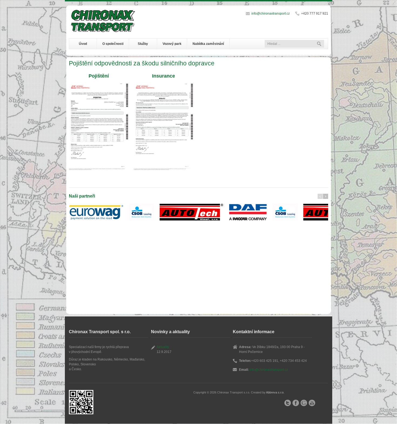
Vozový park (172, 44)
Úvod (83, 44)
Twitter (287, 403)
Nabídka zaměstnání (208, 44)
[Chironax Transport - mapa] (38, 81)
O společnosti (112, 44)
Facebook (295, 403)
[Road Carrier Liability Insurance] (163, 126)
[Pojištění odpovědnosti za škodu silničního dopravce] (98, 126)
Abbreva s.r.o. (275, 392)
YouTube (312, 403)
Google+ (304, 403)
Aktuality (163, 347)
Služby (143, 44)
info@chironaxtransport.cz (270, 13)
